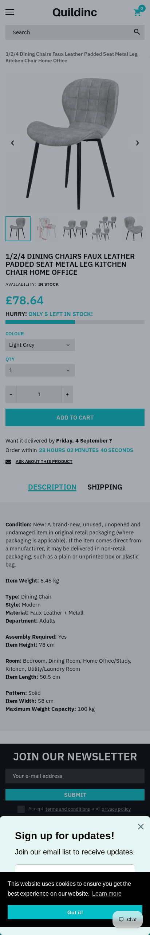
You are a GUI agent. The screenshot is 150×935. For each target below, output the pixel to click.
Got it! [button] (75, 912)
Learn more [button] (107, 894)
